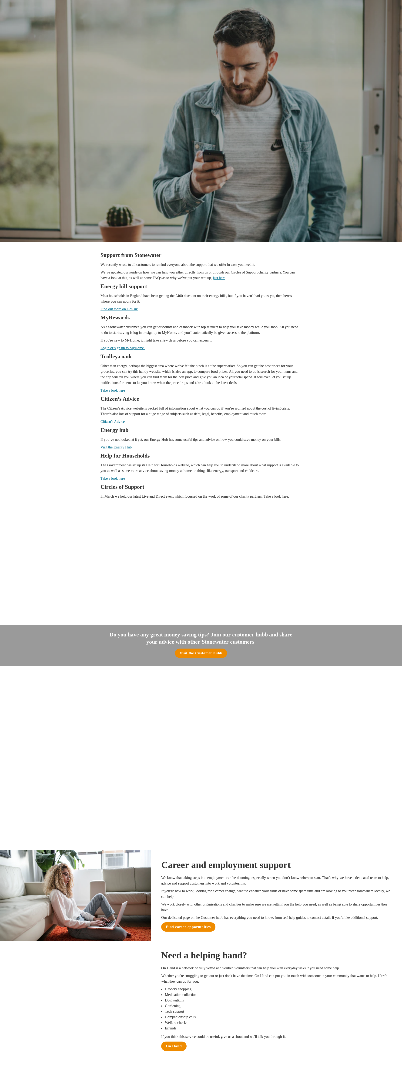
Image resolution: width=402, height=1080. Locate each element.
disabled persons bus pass (259, 731)
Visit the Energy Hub (116, 447)
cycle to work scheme (221, 770)
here (178, 704)
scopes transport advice (248, 801)
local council (184, 754)
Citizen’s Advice (112, 422)
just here (219, 278)
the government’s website (155, 731)
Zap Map (251, 819)
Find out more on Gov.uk (119, 309)
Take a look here (112, 390)
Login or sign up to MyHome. (122, 348)
